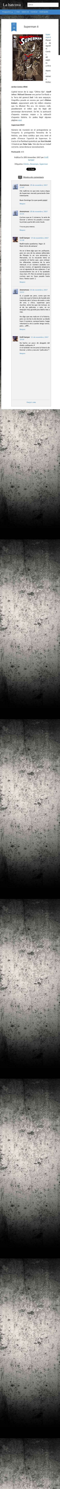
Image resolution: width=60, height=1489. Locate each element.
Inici (18, 12)
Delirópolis (43, 12)
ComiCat (34, 12)
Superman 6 (31, 26)
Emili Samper (25, 238)
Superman (43, 164)
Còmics (26, 164)
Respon (22, 204)
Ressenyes (34, 164)
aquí (20, 120)
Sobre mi (25, 12)
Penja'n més (31, 402)
